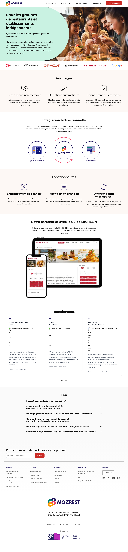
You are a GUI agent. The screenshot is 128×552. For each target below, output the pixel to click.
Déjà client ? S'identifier (85, 481)
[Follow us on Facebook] (118, 478)
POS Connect (34, 475)
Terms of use (64, 524)
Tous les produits (35, 471)
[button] (61, 380)
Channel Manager (36, 478)
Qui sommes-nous (81, 3)
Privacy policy (77, 524)
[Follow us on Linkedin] (103, 478)
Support (56, 482)
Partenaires (97, 3)
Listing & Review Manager (38, 482)
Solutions (49, 3)
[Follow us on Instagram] (113, 478)
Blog (79, 477)
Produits (64, 3)
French (107, 472)
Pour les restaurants (12, 486)
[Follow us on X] (108, 478)
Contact (56, 478)
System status (50, 524)
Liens (56, 486)
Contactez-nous (114, 3)
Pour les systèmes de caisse (14, 477)
